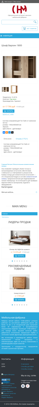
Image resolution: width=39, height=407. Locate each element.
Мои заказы (17, 1)
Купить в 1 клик (8, 114)
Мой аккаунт (8, 1)
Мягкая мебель (7, 192)
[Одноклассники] (7, 132)
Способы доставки (27, 366)
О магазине (25, 364)
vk (23, 386)
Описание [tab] (7, 139)
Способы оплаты (26, 369)
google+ (28, 386)
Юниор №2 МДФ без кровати (20, 249)
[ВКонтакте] (4, 132)
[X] (12, 132)
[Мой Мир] (9, 132)
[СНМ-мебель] (19, 9)
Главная (5, 214)
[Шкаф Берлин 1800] (5, 89)
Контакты (5, 217)
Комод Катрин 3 (19, 293)
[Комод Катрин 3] (19, 281)
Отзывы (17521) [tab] (22, 139)
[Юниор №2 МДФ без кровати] (19, 238)
